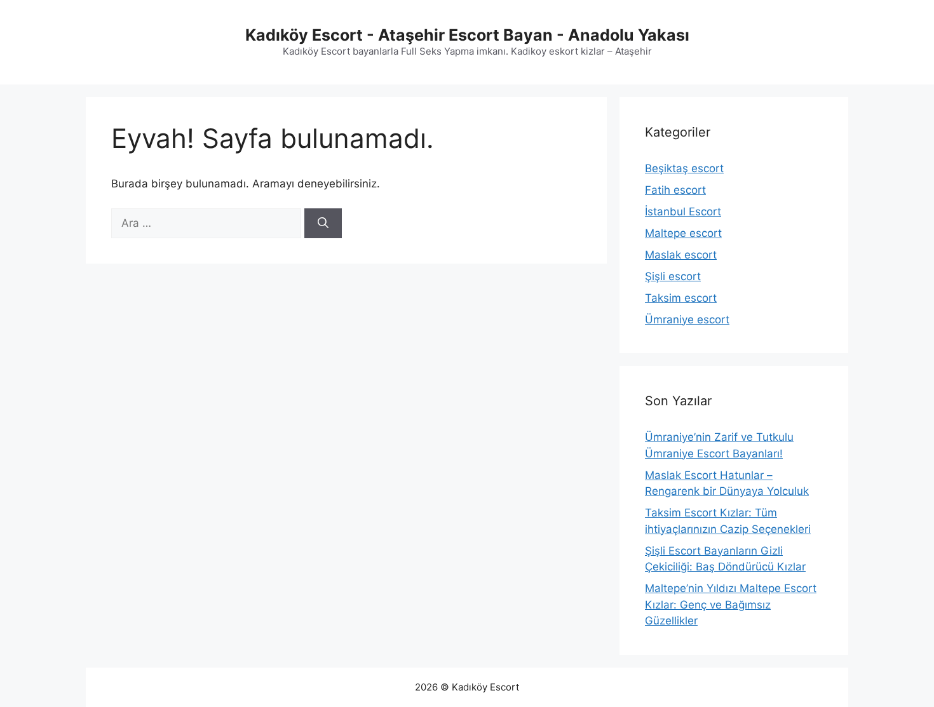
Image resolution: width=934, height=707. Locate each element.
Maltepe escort (683, 233)
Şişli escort (673, 276)
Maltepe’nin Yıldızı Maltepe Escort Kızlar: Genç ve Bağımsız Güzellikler (730, 604)
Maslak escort (681, 254)
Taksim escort (681, 298)
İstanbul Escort (683, 211)
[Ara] (323, 223)
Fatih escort (675, 190)
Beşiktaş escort (684, 168)
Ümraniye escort (687, 319)
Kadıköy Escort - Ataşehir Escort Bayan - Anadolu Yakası (467, 34)
